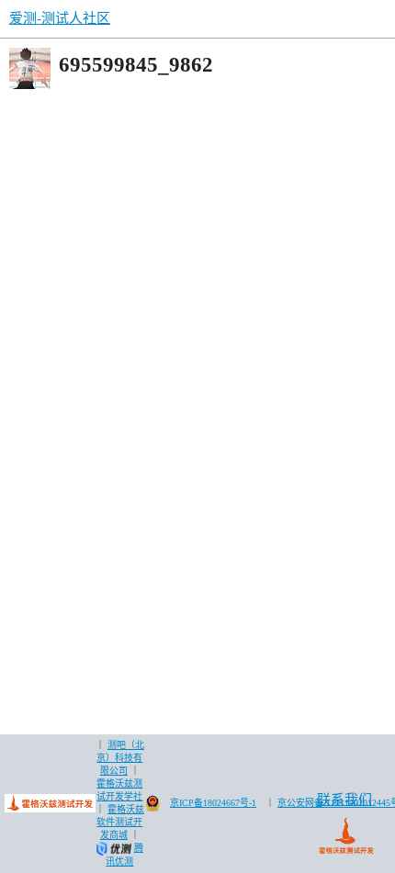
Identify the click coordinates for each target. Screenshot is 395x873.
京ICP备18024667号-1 (213, 803)
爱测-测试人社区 (59, 18)
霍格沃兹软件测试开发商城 (120, 822)
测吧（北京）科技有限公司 (120, 758)
